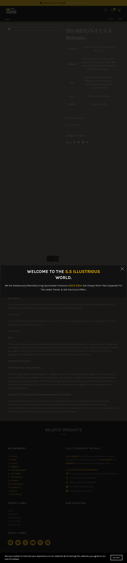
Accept (116, 558)
